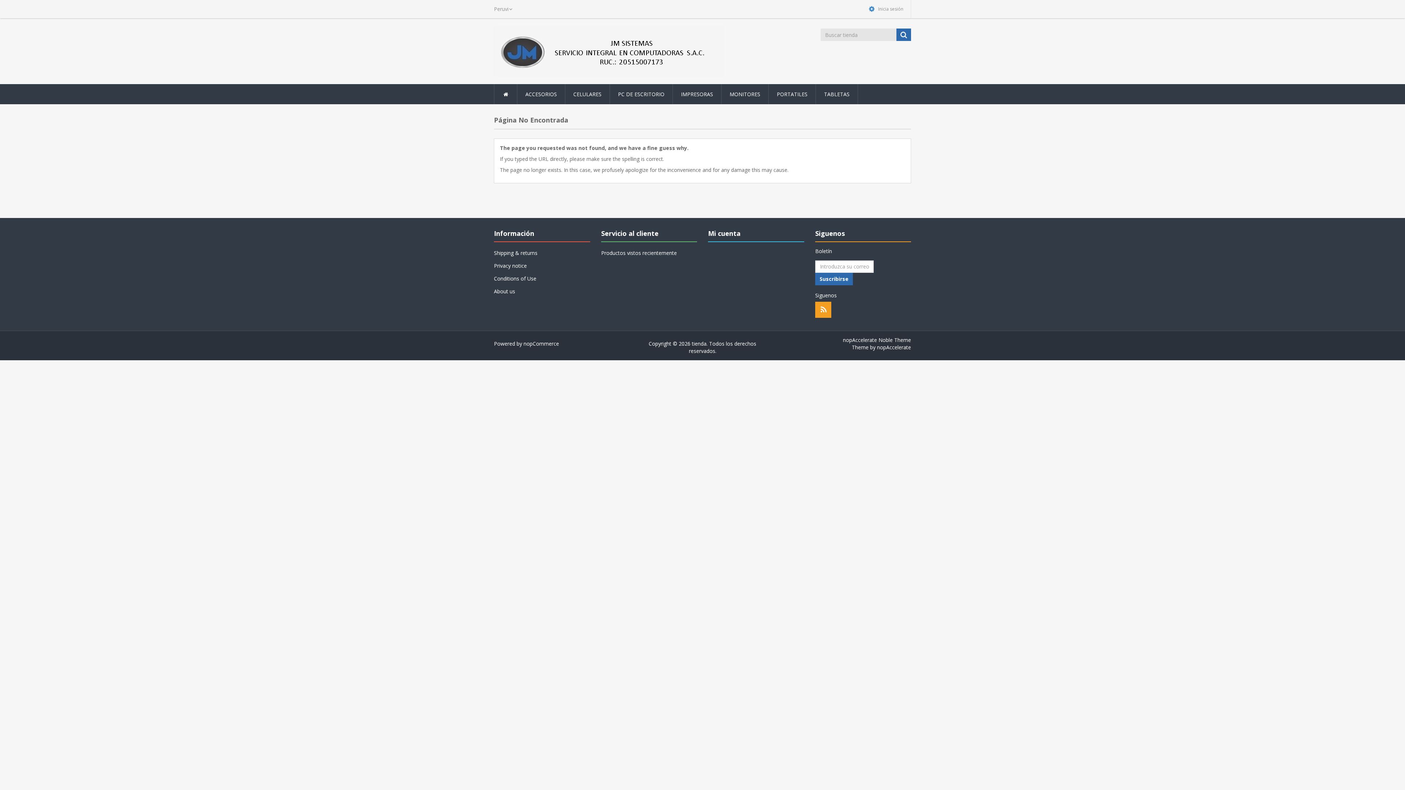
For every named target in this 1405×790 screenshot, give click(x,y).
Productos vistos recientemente (639, 252)
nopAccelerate (894, 347)
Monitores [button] (745, 94)
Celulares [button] (587, 94)
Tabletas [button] (837, 94)
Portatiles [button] (792, 94)
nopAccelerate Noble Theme (877, 339)
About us (504, 291)
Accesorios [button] (541, 94)
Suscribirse (834, 278)
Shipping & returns (515, 252)
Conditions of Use (515, 278)
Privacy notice (510, 265)
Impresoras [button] (697, 94)
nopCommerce (541, 343)
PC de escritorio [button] (641, 94)
